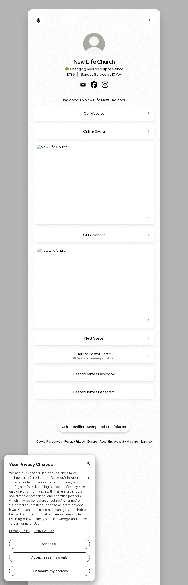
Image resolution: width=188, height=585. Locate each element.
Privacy (80, 441)
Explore (92, 441)
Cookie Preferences (49, 441)
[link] (82, 84)
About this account (112, 441)
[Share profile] (149, 20)
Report (68, 441)
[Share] (148, 113)
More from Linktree (139, 441)
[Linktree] (38, 20)
